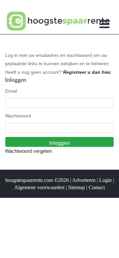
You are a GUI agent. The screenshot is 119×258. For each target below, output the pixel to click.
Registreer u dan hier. (87, 72)
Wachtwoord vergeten (28, 151)
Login (105, 180)
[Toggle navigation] (104, 25)
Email (11, 91)
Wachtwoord (18, 115)
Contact (97, 187)
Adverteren (84, 180)
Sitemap (76, 187)
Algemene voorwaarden (39, 187)
